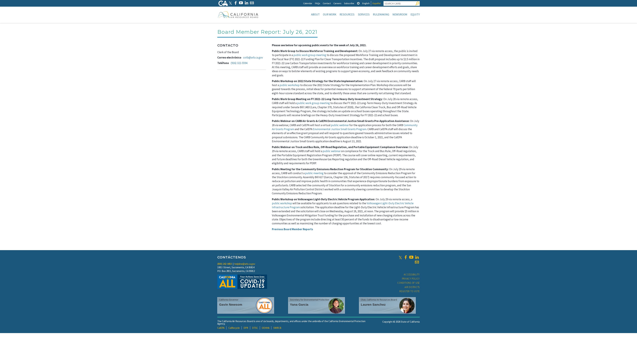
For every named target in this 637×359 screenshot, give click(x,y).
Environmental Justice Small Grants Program (339, 129)
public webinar (340, 125)
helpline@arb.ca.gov (244, 263)
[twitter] (400, 257)
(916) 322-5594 (239, 63)
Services (364, 14)
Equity (415, 14)
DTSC (255, 327)
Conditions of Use (408, 282)
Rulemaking (381, 14)
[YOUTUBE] (241, 2)
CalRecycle (234, 327)
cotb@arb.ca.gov (253, 57)
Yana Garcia (299, 304)
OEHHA (265, 327)
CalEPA (220, 327)
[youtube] (411, 257)
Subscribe (349, 3)
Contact (327, 3)
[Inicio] (238, 14)
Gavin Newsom (230, 304)
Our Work (329, 14)
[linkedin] (417, 257)
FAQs (317, 3)
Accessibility (412, 274)
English (366, 3)
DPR (246, 327)
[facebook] (405, 257)
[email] (417, 262)
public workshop (290, 85)
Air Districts (412, 287)
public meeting (314, 173)
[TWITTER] (230, 2)
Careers (337, 3)
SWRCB (277, 327)
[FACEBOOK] (235, 2)
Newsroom (399, 14)
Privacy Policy (411, 278)
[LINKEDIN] (246, 2)
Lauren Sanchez (373, 304)
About (315, 14)
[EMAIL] (252, 2)
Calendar (307, 3)
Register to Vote (409, 291)
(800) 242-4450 (224, 263)
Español (376, 3)
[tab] (358, 3)
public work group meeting (309, 55)
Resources (347, 14)
